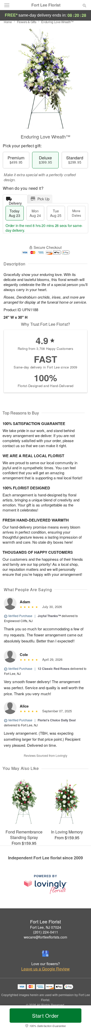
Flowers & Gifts (26, 22)
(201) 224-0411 (45, 931)
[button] (80, 1018)
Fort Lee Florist (45, 5)
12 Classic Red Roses (54, 668)
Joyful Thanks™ (49, 616)
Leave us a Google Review (45, 969)
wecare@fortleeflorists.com (45, 937)
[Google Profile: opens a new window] (45, 953)
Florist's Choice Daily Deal (57, 720)
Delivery (15, 202)
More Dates (76, 213)
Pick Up (43, 198)
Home (8, 22)
